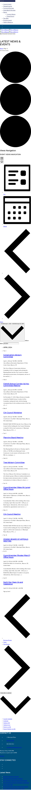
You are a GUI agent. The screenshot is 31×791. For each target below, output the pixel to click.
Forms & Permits (8, 8)
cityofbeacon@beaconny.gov (14, 747)
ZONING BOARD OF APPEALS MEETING (15, 540)
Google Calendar (7, 719)
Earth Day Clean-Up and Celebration (13, 583)
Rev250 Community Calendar (11, 776)
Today (1, 322)
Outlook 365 (6, 723)
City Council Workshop (12, 413)
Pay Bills (5, 18)
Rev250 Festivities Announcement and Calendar (15, 786)
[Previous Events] (17, 273)
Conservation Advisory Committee (12, 356)
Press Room (10, 16)
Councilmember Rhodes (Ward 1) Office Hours (16, 556)
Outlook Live (6, 725)
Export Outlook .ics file (9, 729)
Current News (11, 14)
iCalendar (5, 721)
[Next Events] (17, 318)
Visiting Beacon (8, 22)
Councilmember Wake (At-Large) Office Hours (16, 488)
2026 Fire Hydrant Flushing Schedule (13, 778)
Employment (7, 20)
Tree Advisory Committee (14, 462)
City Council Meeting (12, 514)
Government (7, 4)
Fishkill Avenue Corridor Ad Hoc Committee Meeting (16, 385)
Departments (7, 6)
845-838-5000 (10, 740)
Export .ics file (7, 727)
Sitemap (2, 756)
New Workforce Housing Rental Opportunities (15, 780)
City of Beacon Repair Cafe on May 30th (13, 788)
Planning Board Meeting (13, 438)
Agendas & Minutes (9, 10)
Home (1, 48)
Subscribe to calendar (6, 693)
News (5, 12)
